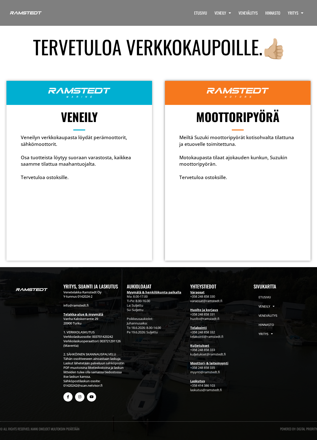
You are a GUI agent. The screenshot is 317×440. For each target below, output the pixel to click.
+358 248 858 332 (202, 332)
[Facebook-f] (68, 397)
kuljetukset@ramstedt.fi (208, 354)
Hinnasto (272, 13)
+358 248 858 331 (202, 314)
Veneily (220, 13)
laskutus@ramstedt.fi (206, 390)
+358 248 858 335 (202, 367)
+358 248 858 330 (202, 296)
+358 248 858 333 (202, 349)
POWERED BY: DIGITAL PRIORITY (298, 428)
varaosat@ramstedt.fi (206, 301)
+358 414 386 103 (202, 385)
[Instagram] (79, 397)
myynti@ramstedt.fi (205, 372)
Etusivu (200, 13)
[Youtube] (91, 397)
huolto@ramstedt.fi (204, 318)
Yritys (293, 13)
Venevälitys (248, 13)
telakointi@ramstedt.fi (206, 336)
